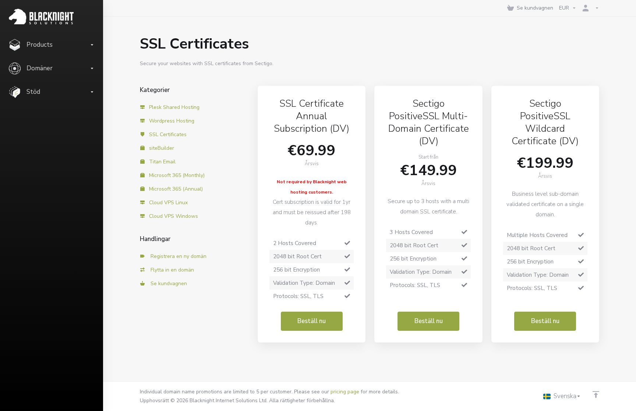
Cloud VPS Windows (173, 216)
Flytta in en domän (171, 269)
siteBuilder (161, 148)
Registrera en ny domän (177, 256)
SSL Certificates (167, 134)
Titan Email (162, 161)
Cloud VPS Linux (168, 202)
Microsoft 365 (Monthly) (176, 175)
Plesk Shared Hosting (173, 107)
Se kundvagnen (167, 283)
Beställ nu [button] (311, 321)
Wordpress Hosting (171, 120)
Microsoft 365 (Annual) (175, 188)
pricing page (345, 391)
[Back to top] (596, 394)
